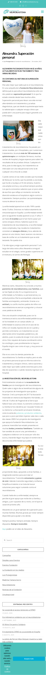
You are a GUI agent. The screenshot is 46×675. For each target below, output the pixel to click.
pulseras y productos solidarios (28, 413)
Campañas (6, 555)
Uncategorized (8, 594)
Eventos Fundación (9, 565)
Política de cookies (7, 668)
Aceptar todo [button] (29, 659)
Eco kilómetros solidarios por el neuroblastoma (21, 617)
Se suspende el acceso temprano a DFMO (18, 610)
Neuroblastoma (8, 585)
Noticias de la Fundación (12, 589)
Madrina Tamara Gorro (11, 580)
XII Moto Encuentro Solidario (13, 624)
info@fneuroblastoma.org (30, 2)
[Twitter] (23, 6)
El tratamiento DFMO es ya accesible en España (21, 632)
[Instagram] (26, 6)
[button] (42, 11)
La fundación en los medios (13, 570)
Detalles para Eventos (11, 560)
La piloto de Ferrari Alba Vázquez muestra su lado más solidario (22, 640)
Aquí (4, 529)
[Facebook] (20, 6)
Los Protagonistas (9, 61)
